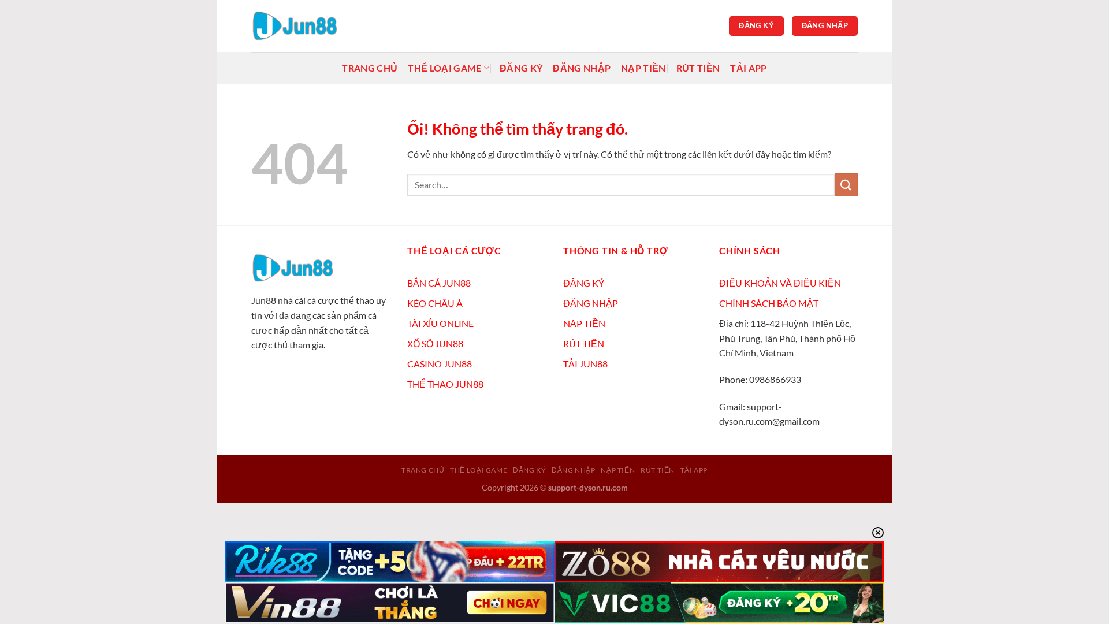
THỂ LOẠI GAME (444, 67)
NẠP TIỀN (584, 323)
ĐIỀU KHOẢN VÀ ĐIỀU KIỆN (780, 282)
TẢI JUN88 (585, 363)
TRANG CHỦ (369, 67)
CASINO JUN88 (439, 363)
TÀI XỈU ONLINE (440, 323)
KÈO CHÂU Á (435, 303)
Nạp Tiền (643, 67)
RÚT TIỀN (583, 343)
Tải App (748, 67)
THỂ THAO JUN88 (445, 383)
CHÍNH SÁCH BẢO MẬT (768, 303)
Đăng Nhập (582, 67)
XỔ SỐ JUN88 (435, 343)
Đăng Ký (521, 67)
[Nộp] (846, 184)
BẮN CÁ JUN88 (439, 282)
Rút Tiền (698, 67)
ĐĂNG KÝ (583, 282)
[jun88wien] (309, 26)
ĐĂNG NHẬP (590, 303)
